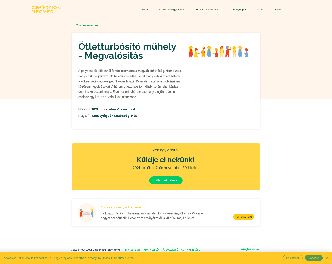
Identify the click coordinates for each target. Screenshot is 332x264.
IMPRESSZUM (132, 249)
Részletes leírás (124, 258)
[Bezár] (327, 258)
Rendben (314, 258)
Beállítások (293, 258)
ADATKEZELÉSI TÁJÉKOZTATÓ (161, 249)
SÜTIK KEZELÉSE (190, 249)
